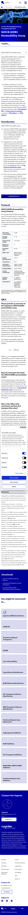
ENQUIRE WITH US (14, 196)
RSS (16, 875)
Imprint (17, 859)
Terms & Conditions (20, 862)
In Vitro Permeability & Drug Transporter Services (9, 7)
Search (16, 879)
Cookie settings (19, 473)
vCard (3, 816)
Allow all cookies (14, 477)
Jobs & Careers (5, 869)
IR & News (4, 866)
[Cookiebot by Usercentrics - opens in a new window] (20, 427)
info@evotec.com (7, 885)
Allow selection (14, 482)
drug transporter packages (14, 111)
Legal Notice (18, 866)
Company (3, 862)
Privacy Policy (18, 869)
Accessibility (18, 872)
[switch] (24, 458)
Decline (14, 486)
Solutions (3, 859)
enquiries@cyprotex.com (7, 814)
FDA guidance (13, 113)
